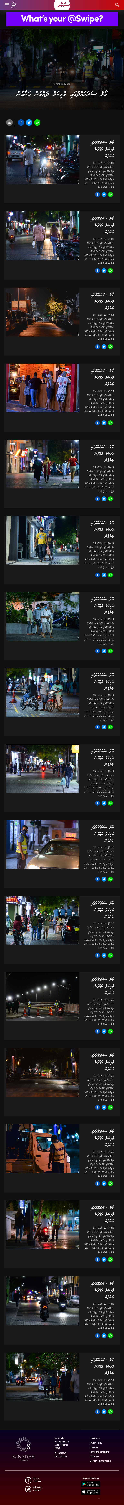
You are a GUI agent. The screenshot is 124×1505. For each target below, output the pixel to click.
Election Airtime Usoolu (100, 1461)
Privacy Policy (96, 1443)
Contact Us (95, 1438)
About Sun (94, 1456)
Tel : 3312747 (61, 1453)
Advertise (94, 1447)
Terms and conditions (99, 1452)
